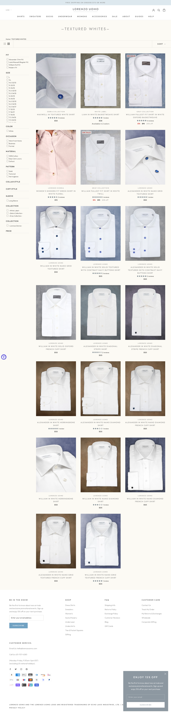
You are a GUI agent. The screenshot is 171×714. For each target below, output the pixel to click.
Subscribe (145, 705)
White (11, 131)
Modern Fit (13, 67)
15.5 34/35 (12, 93)
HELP (151, 16)
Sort (160, 44)
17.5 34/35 (12, 117)
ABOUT (126, 16)
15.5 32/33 (12, 91)
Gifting (68, 634)
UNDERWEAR (65, 16)
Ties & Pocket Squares (74, 630)
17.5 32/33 (12, 120)
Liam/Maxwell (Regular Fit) (18, 62)
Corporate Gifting (149, 622)
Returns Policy (110, 609)
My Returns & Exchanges (152, 613)
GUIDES (139, 16)
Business (12, 143)
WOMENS (82, 16)
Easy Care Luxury (15, 159)
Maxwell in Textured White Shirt (56, 114)
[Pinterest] (27, 668)
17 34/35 (12, 115)
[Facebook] (10, 668)
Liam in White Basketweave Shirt (100, 114)
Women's (69, 613)
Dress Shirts (70, 605)
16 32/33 (12, 96)
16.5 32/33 (12, 101)
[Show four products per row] (9, 44)
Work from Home (15, 141)
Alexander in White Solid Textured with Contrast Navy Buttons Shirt (145, 270)
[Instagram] (21, 668)
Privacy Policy (17, 708)
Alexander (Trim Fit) (16, 59)
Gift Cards (109, 626)
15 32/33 (12, 85)
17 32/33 (12, 109)
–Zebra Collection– (16, 213)
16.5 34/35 (12, 104)
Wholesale (146, 618)
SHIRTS (21, 16)
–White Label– (14, 210)
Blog (106, 622)
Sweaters (69, 609)
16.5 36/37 (12, 107)
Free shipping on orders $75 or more (85, 2)
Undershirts (70, 626)
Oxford (11, 161)
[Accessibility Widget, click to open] (3, 357)
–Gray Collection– (15, 216)
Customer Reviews (112, 618)
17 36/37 (12, 112)
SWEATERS (35, 16)
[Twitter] (16, 668)
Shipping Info (110, 605)
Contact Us (146, 605)
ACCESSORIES (99, 16)
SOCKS (49, 16)
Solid (10, 171)
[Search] (159, 10)
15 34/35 (12, 88)
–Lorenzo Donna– (15, 226)
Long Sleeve (13, 201)
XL (10, 80)
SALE (115, 16)
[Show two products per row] (5, 44)
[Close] (165, 674)
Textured (12, 174)
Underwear (70, 622)
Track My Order (148, 609)
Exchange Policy (111, 613)
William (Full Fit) (14, 65)
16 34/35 (12, 99)
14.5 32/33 (12, 83)
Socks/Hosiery (71, 618)
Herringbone (13, 176)
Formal (11, 146)
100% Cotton (13, 156)
